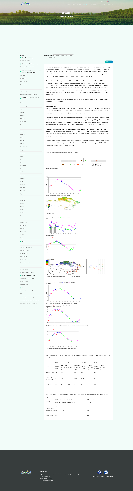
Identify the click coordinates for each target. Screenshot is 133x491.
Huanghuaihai (23, 256)
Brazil (21, 128)
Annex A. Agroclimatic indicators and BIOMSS (29, 292)
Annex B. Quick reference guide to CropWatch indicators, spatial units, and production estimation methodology (29, 300)
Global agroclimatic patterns (27, 66)
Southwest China (24, 266)
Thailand (22, 212)
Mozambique (23, 190)
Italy (21, 162)
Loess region (23, 259)
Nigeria (22, 193)
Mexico (22, 181)
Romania (22, 206)
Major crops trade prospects (27, 272)
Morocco (22, 178)
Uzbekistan (23, 225)
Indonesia (22, 153)
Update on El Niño (24, 284)
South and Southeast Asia (26, 88)
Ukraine (22, 219)
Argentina (22, 115)
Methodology (92, 4)
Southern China (24, 269)
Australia (22, 118)
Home (68, 4)
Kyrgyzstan (23, 237)
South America (23, 84)
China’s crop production (26, 247)
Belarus (22, 124)
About (73, 4)
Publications (101, 4)
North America (23, 81)
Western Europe (24, 91)
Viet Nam (22, 228)
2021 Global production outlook (27, 278)
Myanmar (22, 184)
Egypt (21, 137)
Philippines (22, 200)
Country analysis (24, 106)
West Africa (23, 78)
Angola (22, 112)
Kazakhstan (23, 165)
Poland (22, 203)
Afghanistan (23, 109)
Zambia (22, 234)
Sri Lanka (22, 175)
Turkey (22, 215)
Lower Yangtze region (25, 262)
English (111, 1)
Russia (21, 209)
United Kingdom (24, 146)
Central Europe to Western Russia (28, 94)
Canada (22, 131)
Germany (22, 134)
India (21, 156)
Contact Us (110, 4)
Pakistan (22, 197)
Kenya (21, 168)
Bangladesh (23, 121)
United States (23, 222)
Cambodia (22, 172)
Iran (21, 159)
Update (79, 4)
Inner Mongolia (23, 253)
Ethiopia (22, 140)
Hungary (22, 150)
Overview (22, 75)
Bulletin (85, 4)
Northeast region (24, 250)
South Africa (23, 231)
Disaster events (24, 281)
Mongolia (22, 187)
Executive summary (25, 60)
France (22, 143)
